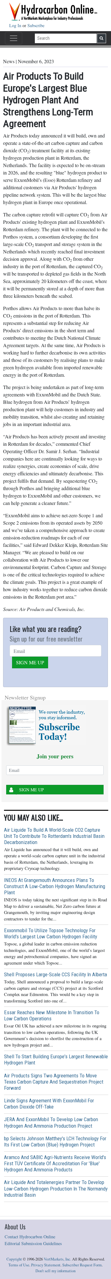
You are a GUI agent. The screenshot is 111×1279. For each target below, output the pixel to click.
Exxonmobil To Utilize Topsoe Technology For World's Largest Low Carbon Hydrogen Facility (50, 933)
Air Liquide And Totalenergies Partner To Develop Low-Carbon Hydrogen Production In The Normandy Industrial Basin (56, 1188)
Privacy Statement (45, 1265)
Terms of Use (18, 1265)
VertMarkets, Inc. (57, 1259)
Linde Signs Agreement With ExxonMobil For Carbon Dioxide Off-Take (49, 1103)
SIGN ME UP (30, 662)
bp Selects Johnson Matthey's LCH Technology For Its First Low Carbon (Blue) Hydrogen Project (55, 1141)
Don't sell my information (55, 1270)
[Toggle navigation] (13, 38)
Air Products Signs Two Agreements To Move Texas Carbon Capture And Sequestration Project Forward (53, 1081)
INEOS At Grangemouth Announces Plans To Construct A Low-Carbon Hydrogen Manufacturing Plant (54, 886)
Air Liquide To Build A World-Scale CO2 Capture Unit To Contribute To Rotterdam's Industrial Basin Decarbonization (54, 836)
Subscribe (35, 25)
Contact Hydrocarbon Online (30, 1237)
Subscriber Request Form (82, 1265)
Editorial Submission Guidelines (33, 1243)
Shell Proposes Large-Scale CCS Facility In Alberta (55, 974)
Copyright (14, 1259)
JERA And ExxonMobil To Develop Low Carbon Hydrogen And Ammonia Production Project (51, 1122)
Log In (16, 25)
